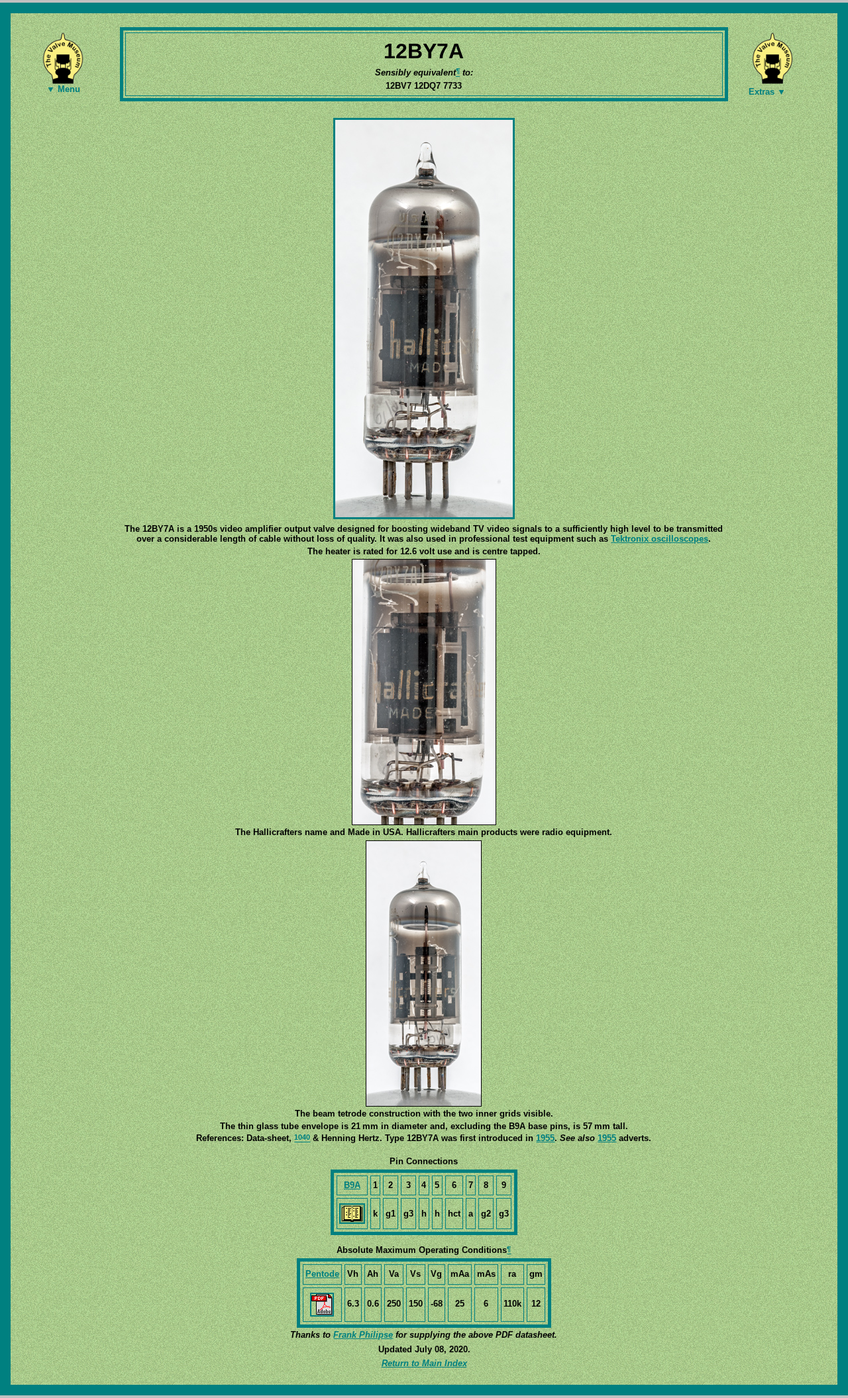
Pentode (322, 1274)
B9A (352, 1185)
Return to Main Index (424, 1363)
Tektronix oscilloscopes (659, 539)
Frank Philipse (363, 1335)
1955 (545, 1138)
